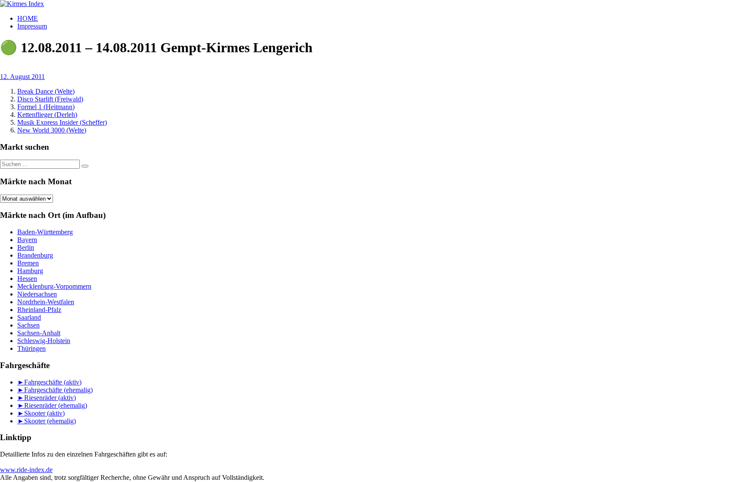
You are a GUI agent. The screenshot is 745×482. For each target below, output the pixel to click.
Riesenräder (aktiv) (50, 397)
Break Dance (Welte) (46, 91)
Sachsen (28, 325)
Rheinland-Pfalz (39, 309)
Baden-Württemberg (45, 232)
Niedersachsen (37, 294)
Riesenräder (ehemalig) (55, 405)
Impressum (32, 26)
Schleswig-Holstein (43, 340)
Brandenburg (35, 255)
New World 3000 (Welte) (51, 130)
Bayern (27, 239)
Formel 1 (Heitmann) (46, 106)
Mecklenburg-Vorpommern (54, 286)
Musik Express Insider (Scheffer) (62, 122)
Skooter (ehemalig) (50, 421)
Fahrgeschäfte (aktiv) (52, 382)
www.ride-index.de (26, 469)
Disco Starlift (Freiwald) (50, 99)
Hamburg (30, 270)
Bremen (28, 263)
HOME (27, 18)
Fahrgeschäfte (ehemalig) (58, 390)
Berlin (25, 247)
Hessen (27, 278)
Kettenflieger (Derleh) (47, 114)
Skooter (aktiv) (44, 413)
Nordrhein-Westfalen (45, 302)
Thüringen (31, 348)
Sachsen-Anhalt (38, 333)
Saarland (29, 317)
